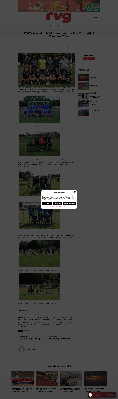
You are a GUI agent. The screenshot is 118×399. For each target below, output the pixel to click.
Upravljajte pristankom (69, 203)
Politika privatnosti (62, 206)
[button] (75, 192)
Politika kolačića (54, 206)
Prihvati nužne (57, 203)
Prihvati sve (47, 203)
